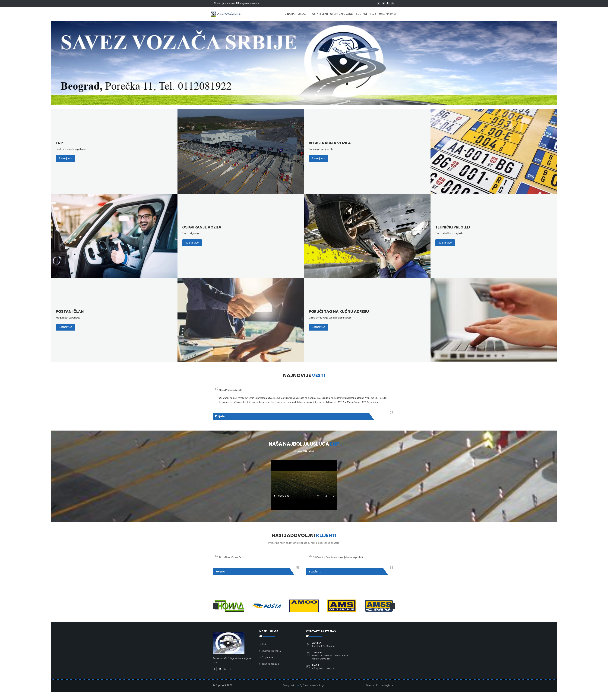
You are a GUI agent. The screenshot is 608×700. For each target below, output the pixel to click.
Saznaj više (65, 158)
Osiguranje (267, 658)
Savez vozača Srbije (313, 685)
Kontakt (361, 14)
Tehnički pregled (270, 664)
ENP (264, 645)
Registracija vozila (271, 651)
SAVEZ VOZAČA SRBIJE (228, 14)
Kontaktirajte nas (385, 685)
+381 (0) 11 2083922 (226, 3)
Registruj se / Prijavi (383, 14)
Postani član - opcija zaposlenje (332, 14)
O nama (290, 14)
